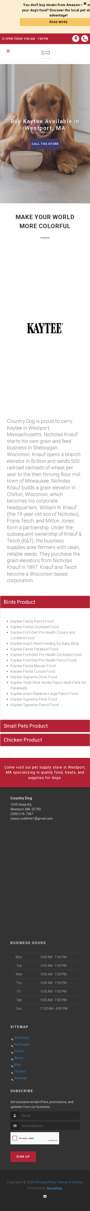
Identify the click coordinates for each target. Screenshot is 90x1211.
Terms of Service (70, 1182)
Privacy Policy (46, 1182)
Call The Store (45, 144)
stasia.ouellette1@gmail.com (31, 818)
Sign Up (23, 1156)
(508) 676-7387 (21, 814)
